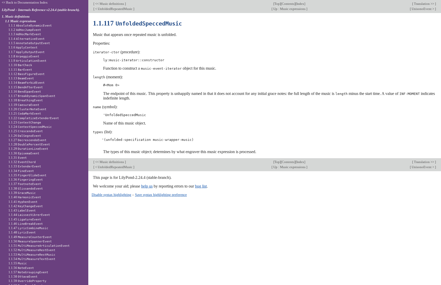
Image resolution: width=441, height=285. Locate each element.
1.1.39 (22, 193)
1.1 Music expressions (20, 21)
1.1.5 (29, 43)
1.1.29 (28, 149)
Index (300, 4)
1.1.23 (24, 122)
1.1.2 (24, 30)
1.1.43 (22, 210)
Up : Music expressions (289, 9)
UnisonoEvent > (423, 9)
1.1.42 (25, 206)
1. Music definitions (16, 16)
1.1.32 (22, 162)
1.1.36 (25, 179)
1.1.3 (24, 34)
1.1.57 (28, 272)
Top (277, 4)
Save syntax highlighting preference (161, 195)
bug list (201, 186)
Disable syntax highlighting (111, 195)
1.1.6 (23, 47)
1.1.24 (30, 127)
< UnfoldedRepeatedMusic (113, 9)
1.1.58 (23, 276)
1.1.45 (24, 219)
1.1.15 (25, 87)
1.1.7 (26, 52)
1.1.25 (25, 131)
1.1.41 (23, 202)
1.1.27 (27, 140)
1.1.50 (30, 241)
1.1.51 (39, 245)
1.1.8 (23, 56)
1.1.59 (27, 281)
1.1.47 (28, 228)
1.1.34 (21, 171)
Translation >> (424, 4)
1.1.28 (29, 144)
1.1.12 (26, 74)
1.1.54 (31, 259)
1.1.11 (20, 69)
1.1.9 (27, 61)
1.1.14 (26, 82)
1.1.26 (24, 136)
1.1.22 (33, 118)
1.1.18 (25, 100)
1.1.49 (30, 237)
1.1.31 (17, 157)
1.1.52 (31, 250)
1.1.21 (24, 113)
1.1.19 (23, 105)
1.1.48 (22, 232)
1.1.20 (27, 109)
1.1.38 (25, 188)
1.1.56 (21, 268)
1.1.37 (24, 184)
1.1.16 (24, 91)
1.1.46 (25, 224)
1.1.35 (27, 175)
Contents (288, 4)
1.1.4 (26, 39)
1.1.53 (31, 254)
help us (147, 186)
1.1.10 (20, 65)
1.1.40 (24, 197)
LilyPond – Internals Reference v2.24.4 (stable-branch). (41, 10)
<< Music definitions (109, 4)
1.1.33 (24, 166)
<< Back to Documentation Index (25, 2)
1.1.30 (23, 153)
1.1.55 (17, 263)
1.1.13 (21, 78)
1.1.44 (29, 215)
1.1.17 (31, 96)
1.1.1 (30, 25)
